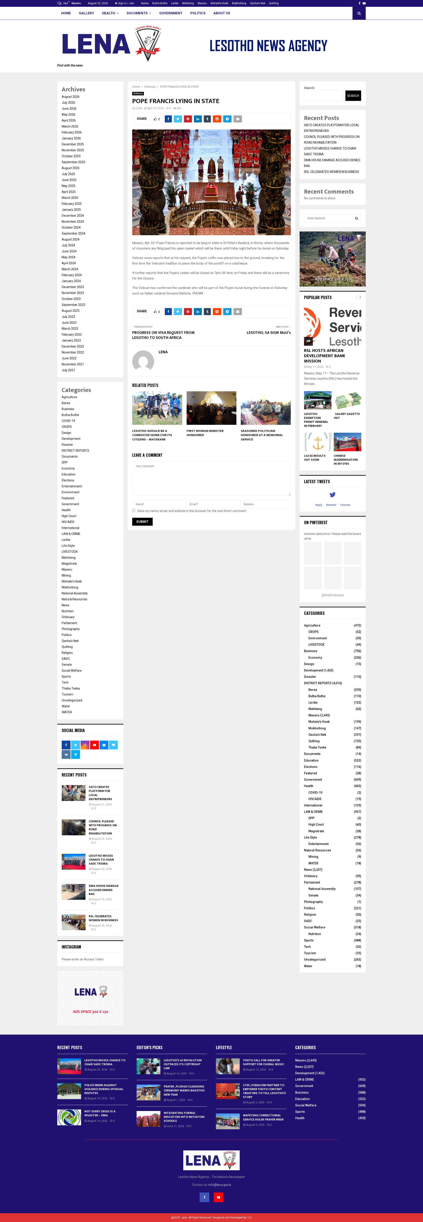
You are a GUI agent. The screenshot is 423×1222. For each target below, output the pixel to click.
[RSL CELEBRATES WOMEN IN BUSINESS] (73, 922)
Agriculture (69, 397)
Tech (65, 682)
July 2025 (68, 174)
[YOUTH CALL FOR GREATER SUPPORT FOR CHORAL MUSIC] (228, 1066)
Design (66, 432)
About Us (221, 13)
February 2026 (72, 132)
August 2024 (71, 239)
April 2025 (69, 192)
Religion (67, 652)
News (65, 605)
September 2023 (73, 305)
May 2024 (68, 257)
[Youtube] (218, 1197)
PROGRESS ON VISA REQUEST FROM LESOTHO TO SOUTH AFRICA (163, 335)
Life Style (68, 545)
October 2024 (71, 227)
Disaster (67, 444)
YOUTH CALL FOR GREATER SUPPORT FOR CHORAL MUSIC (263, 1062)
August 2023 (71, 310)
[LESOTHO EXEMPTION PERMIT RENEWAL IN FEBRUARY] (318, 400)
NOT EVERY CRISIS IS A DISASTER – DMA (99, 1113)
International (70, 528)
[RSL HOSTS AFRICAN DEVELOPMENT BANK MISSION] (332, 327)
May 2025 (68, 186)
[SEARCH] (356, 218)
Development (71, 438)
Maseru (202, 3)
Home (66, 13)
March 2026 (70, 126)
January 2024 (71, 281)
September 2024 (73, 233)
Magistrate (69, 563)
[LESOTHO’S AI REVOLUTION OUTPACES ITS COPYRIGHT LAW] (148, 1066)
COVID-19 (68, 421)
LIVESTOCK (70, 551)
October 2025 (71, 156)
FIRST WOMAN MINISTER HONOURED (205, 433)
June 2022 (69, 358)
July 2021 (68, 370)
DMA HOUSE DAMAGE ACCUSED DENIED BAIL (104, 889)
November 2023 (73, 293)
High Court (69, 516)
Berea (144, 3)
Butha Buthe (159, 3)
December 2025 (73, 144)
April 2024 (69, 263)
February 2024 (72, 275)
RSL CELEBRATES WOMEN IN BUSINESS (104, 918)
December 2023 (73, 287)
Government (170, 13)
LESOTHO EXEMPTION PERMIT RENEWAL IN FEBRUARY (316, 419)
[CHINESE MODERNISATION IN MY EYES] (347, 442)
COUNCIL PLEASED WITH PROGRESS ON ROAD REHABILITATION (103, 827)
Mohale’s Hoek (219, 3)
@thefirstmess (333, 595)
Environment (71, 492)
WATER (67, 712)
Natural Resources (74, 599)
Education (69, 474)
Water (66, 706)
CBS (249, 1217)
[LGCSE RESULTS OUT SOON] (318, 442)
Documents (137, 13)
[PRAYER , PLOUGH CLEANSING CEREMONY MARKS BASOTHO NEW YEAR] (148, 1092)
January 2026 (71, 138)
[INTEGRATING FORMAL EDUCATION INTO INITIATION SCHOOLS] (148, 1119)
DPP (65, 462)
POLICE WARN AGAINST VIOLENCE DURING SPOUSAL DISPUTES (103, 1089)
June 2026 (69, 108)
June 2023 (69, 322)
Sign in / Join (126, 3)
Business (68, 409)
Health (108, 13)
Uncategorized (72, 700)
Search (309, 88)
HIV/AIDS (68, 522)
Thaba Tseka (71, 688)
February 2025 (72, 203)
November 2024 (73, 221)
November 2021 (73, 364)
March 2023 (70, 328)
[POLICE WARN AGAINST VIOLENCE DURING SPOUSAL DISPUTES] (69, 1091)
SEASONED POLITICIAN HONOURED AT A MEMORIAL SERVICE (262, 435)
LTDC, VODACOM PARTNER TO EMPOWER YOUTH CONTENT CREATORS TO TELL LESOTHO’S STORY (264, 1091)
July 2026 (68, 102)
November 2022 (73, 352)
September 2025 (73, 162)
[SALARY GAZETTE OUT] (347, 400)
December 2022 (73, 346)
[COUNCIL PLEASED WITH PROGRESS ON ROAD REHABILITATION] (73, 827)
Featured (68, 498)
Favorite (345, 505)
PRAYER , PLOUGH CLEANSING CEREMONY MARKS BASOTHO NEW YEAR (184, 1090)
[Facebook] (204, 1197)
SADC (66, 658)
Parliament (69, 623)
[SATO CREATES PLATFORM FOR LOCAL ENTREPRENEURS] (73, 793)
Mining (66, 575)
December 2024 (73, 215)
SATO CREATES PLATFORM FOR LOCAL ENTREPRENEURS (100, 793)
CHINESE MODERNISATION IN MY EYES (346, 459)
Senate (67, 664)
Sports (66, 676)
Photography (71, 629)
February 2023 (72, 334)
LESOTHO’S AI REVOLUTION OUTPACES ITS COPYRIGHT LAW (183, 1064)
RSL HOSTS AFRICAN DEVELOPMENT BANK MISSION (324, 356)
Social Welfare (72, 670)
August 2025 (71, 168)
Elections (68, 480)
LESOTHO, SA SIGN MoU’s (269, 332)
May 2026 (68, 114)
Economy (68, 468)
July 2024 (68, 245)
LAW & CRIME (71, 534)
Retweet (331, 505)
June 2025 (69, 180)
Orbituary (138, 93)
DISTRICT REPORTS (75, 450)
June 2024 (69, 251)
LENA (139, 108)
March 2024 (70, 269)
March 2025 (70, 198)
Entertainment (72, 486)
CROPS (67, 427)
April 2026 (69, 120)
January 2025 (71, 209)
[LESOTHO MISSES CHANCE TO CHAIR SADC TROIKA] (73, 862)
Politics (198, 13)
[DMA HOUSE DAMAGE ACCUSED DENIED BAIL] (73, 892)
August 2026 (71, 96)
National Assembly (75, 593)
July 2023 (68, 316)
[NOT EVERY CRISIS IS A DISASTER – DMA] (69, 1117)
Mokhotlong (239, 3)
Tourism (67, 694)
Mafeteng (188, 3)
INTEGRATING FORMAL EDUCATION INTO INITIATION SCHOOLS (184, 1116)
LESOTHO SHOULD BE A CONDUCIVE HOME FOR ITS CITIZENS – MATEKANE (152, 435)
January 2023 (71, 340)
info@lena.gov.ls (219, 1185)
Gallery (86, 13)
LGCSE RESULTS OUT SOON (315, 457)
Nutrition (68, 611)
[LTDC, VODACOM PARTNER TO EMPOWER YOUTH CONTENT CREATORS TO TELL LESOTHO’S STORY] (228, 1091)
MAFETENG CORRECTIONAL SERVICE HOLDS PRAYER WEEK (263, 1117)
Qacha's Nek (70, 641)
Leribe (174, 3)
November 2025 (73, 150)
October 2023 (71, 299)
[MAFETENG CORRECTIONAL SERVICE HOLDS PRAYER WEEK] (228, 1121)
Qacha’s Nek (257, 3)
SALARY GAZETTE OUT (347, 415)
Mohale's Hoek (72, 581)
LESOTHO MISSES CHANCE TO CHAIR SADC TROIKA (101, 859)
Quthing (274, 3)
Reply (318, 505)
